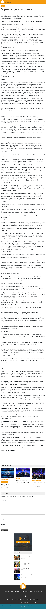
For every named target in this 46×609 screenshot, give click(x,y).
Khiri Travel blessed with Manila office (25, 562)
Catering (34, 480)
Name (2, 513)
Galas (3, 6)
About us (9, 599)
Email (2, 519)
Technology (4, 482)
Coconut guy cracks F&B (38, 483)
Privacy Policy (30, 599)
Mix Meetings (16, 12)
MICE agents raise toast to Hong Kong (22, 481)
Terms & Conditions (21, 599)
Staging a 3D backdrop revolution (5, 486)
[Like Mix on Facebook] (23, 596)
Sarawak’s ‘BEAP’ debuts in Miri (25, 569)
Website (3, 524)
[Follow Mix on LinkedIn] (26, 596)
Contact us (36, 599)
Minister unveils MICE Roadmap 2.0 (26, 575)
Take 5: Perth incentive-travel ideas (26, 556)
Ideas (6, 479)
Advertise (14, 599)
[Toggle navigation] (44, 2)
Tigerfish (37, 602)
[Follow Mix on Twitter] (20, 596)
